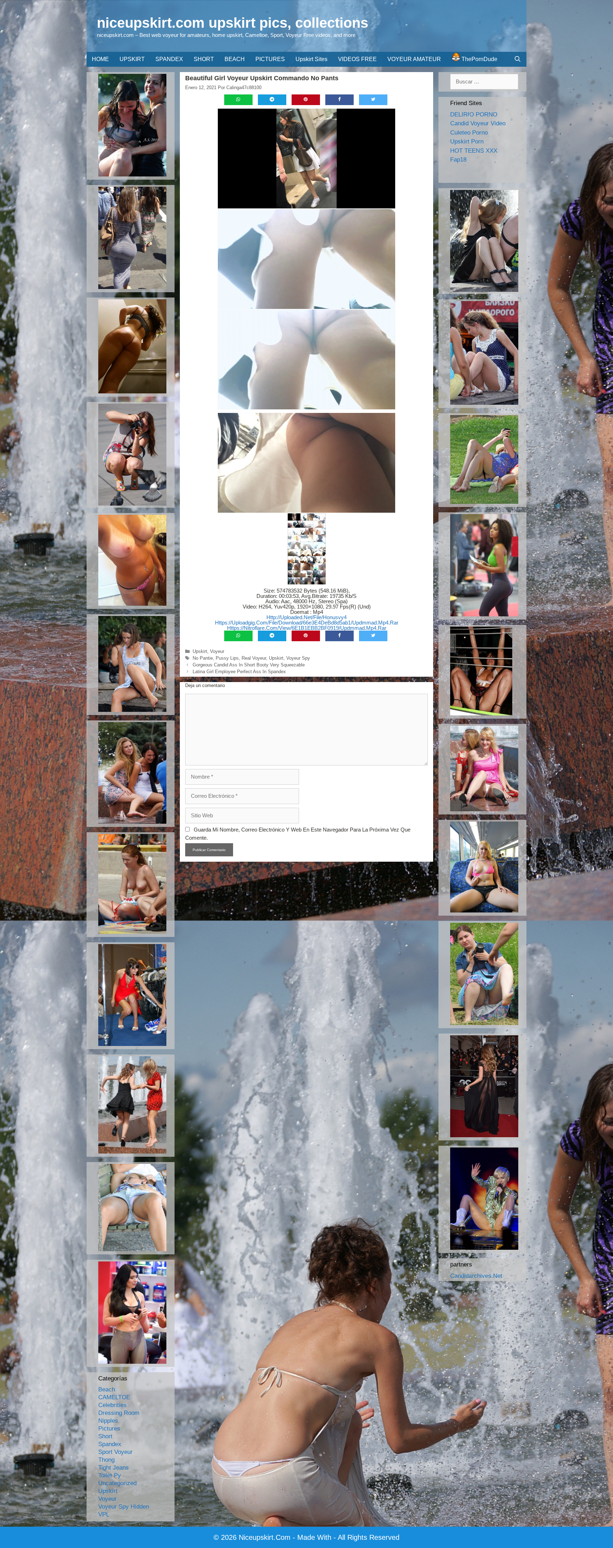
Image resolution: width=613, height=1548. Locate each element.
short (105, 1436)
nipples (108, 1420)
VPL (103, 1514)
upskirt (200, 651)
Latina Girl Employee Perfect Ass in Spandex (239, 671)
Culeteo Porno (469, 132)
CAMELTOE (114, 1397)
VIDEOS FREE (357, 59)
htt (218, 623)
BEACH (235, 59)
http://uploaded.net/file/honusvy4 (306, 617)
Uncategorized (117, 1483)
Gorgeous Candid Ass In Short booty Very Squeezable (249, 664)
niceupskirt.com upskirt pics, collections (232, 23)
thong (106, 1459)
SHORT (204, 59)
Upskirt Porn (467, 141)
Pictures (109, 1428)
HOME (100, 59)
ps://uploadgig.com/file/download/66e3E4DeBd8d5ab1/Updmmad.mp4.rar (310, 623)
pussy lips (227, 658)
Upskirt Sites (311, 59)
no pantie (203, 658)
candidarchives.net (476, 1275)
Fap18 (458, 159)
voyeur (217, 651)
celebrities (112, 1405)
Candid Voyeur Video (478, 123)
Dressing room (118, 1413)
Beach (106, 1389)
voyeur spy (298, 658)
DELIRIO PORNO (473, 114)
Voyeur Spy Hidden (123, 1506)
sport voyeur (115, 1452)
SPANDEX (169, 59)
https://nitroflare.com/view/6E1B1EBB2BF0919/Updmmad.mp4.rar (306, 628)
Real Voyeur (254, 658)
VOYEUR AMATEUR (414, 59)
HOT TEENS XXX (473, 150)
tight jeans (113, 1467)
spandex (109, 1444)
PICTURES (270, 59)
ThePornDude (478, 59)
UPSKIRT (132, 59)
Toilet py (109, 1475)
